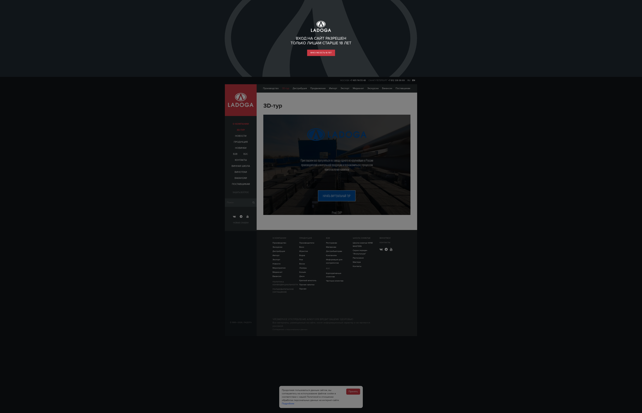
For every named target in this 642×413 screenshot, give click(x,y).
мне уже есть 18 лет (321, 52)
